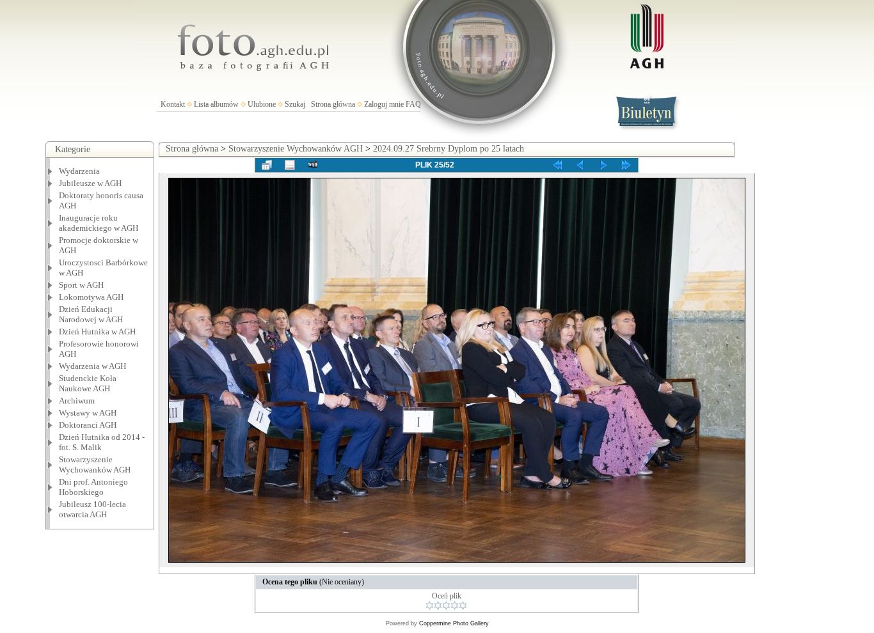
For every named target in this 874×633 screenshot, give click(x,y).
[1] (429, 605)
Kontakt (173, 104)
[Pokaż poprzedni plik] (580, 165)
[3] (446, 605)
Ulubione (262, 104)
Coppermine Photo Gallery (454, 623)
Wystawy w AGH (87, 413)
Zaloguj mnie (384, 104)
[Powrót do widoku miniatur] (266, 165)
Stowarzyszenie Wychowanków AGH (95, 464)
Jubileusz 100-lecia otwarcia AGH (92, 509)
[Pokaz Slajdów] (312, 165)
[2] (438, 605)
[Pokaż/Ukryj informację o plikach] (289, 165)
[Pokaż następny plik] (603, 165)
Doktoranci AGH (87, 425)
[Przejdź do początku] (557, 165)
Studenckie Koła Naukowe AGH (87, 383)
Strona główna (333, 104)
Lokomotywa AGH (91, 297)
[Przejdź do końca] (626, 165)
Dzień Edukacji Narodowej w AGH (91, 314)
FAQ (413, 104)
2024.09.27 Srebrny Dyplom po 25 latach (448, 148)
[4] (454, 605)
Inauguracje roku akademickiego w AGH (98, 223)
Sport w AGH (81, 285)
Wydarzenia (79, 171)
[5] (463, 605)
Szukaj (295, 104)
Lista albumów (216, 104)
